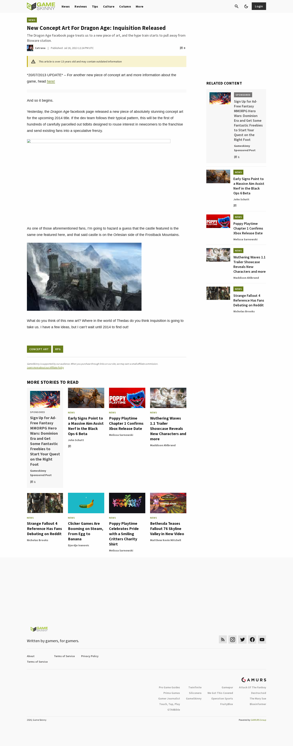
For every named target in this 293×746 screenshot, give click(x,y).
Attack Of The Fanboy (252, 687)
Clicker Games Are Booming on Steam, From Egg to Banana (85, 531)
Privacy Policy (89, 656)
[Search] (237, 6)
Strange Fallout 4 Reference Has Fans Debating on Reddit (44, 528)
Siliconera (195, 693)
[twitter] (242, 639)
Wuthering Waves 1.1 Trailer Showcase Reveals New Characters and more (168, 428)
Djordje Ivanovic (78, 545)
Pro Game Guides (169, 687)
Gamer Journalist (169, 698)
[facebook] (252, 639)
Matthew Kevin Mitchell (165, 540)
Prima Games (171, 693)
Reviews (81, 6)
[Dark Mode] (246, 6)
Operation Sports (222, 698)
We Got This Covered (220, 693)
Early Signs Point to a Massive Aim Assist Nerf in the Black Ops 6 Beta (86, 426)
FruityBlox (226, 704)
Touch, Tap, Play (169, 704)
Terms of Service (64, 656)
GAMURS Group (258, 719)
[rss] (223, 639)
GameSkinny (194, 698)
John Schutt (76, 440)
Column (125, 6)
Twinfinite (195, 687)
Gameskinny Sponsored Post (41, 473)
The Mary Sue (258, 698)
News (66, 6)
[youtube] (262, 639)
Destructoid (258, 693)
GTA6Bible (173, 709)
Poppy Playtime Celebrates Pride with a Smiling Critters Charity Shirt (124, 533)
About (30, 656)
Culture (108, 6)
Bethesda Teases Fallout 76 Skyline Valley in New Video (167, 528)
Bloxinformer (258, 704)
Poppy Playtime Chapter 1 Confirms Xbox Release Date (126, 423)
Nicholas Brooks (37, 540)
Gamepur (227, 687)
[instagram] (232, 639)
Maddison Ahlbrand (163, 445)
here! (51, 81)
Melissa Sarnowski (121, 435)
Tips (95, 6)
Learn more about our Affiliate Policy (45, 367)
